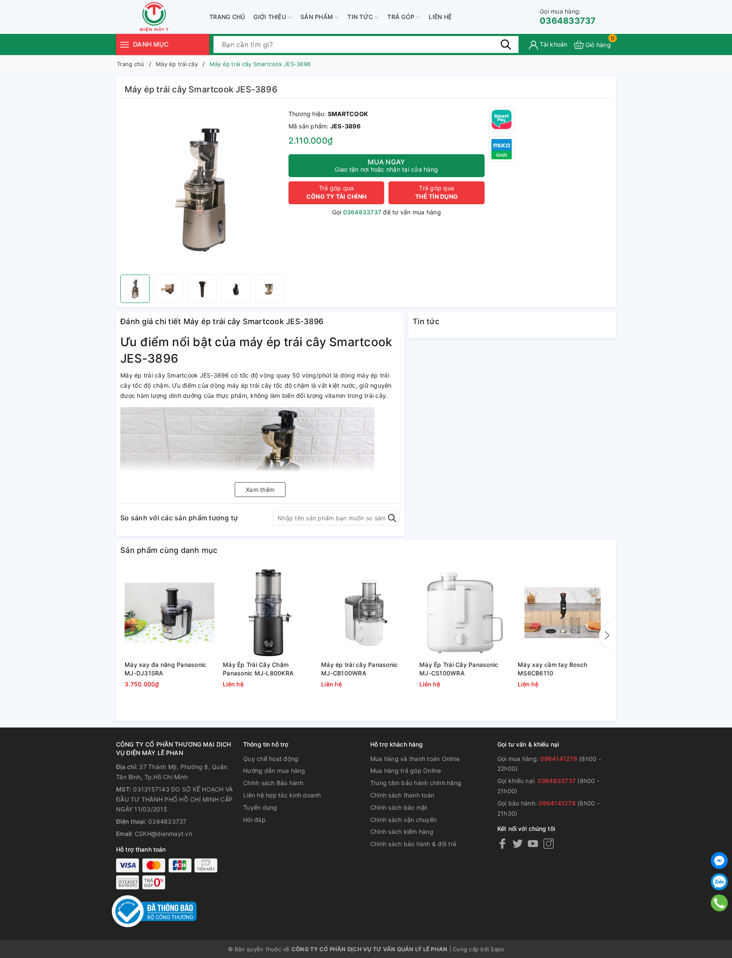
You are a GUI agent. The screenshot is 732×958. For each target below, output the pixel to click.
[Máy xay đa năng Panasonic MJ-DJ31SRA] (169, 612)
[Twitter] (518, 843)
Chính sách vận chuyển (403, 819)
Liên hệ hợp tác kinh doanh (282, 795)
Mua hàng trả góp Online (405, 770)
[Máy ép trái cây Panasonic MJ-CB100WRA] (366, 612)
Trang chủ (227, 16)
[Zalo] (719, 881)
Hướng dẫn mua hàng (274, 770)
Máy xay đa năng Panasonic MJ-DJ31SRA (165, 669)
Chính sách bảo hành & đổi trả (413, 843)
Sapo (497, 949)
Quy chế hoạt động (270, 758)
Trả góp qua (336, 192)
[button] (605, 635)
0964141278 (558, 758)
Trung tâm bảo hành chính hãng (415, 782)
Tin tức (360, 16)
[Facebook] (502, 843)
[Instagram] (548, 843)
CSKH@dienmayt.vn (163, 833)
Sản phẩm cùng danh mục (169, 550)
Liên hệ (440, 16)
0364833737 (568, 17)
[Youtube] (533, 843)
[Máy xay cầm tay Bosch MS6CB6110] (562, 612)
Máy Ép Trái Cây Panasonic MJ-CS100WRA (458, 669)
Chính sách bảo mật (398, 807)
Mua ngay (386, 165)
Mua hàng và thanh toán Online (415, 758)
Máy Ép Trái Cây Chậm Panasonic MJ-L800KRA (258, 669)
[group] (202, 188)
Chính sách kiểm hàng (401, 831)
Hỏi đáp (254, 819)
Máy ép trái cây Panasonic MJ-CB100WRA (359, 669)
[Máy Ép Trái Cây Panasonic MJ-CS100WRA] (464, 612)
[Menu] (124, 44)
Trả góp (401, 16)
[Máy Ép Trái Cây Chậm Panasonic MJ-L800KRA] (268, 612)
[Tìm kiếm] (505, 44)
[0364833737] (719, 902)
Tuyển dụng (260, 807)
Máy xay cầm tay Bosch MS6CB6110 (552, 669)
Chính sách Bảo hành (273, 782)
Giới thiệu (270, 16)
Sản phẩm (317, 16)
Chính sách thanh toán (402, 795)
